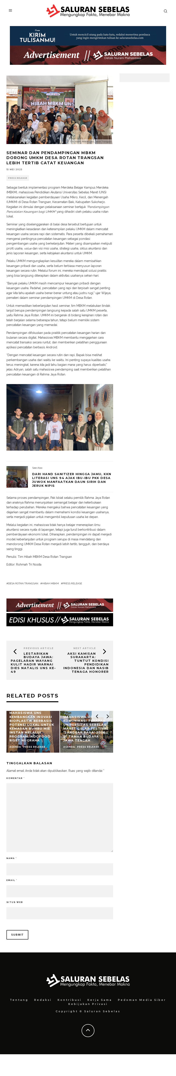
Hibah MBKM (50, 583)
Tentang (19, 1000)
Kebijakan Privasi (88, 1004)
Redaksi (43, 1000)
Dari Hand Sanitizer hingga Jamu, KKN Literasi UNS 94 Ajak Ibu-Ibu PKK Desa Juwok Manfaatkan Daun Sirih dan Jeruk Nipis (71, 480)
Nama (11, 858)
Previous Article (39, 648)
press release (72, 583)
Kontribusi (70, 1000)
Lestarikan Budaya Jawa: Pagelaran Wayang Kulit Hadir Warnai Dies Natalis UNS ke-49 (33, 663)
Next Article (84, 648)
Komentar (15, 778)
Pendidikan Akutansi (48, 192)
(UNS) (102, 192)
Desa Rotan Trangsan (23, 583)
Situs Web (14, 902)
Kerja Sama (99, 1000)
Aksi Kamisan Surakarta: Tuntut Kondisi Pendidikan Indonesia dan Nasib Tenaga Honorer (86, 663)
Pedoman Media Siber (142, 1000)
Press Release (17, 178)
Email (11, 880)
